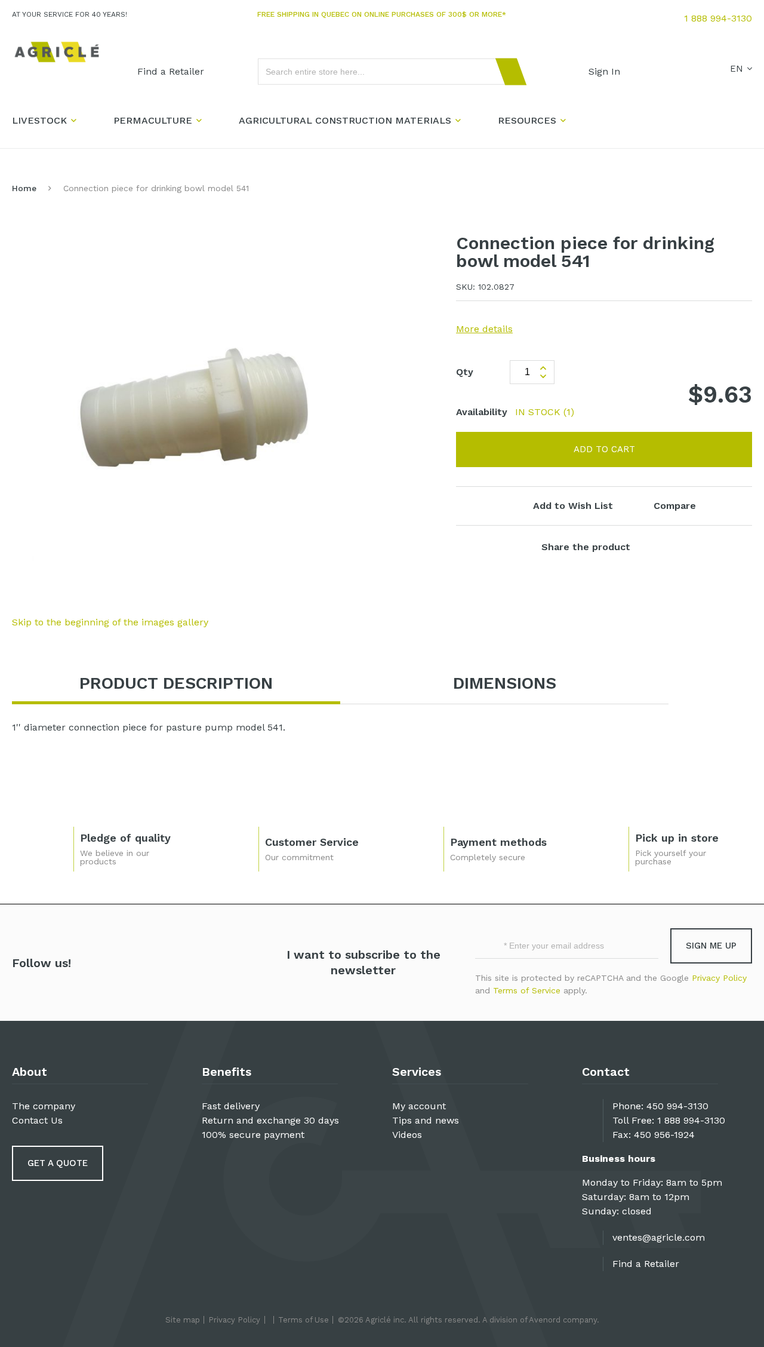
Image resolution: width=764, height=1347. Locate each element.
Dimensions (504, 683)
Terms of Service (526, 990)
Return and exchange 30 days (270, 1120)
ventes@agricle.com (658, 1237)
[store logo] (56, 52)
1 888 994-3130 (718, 18)
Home (24, 188)
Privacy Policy (719, 978)
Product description (176, 683)
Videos (407, 1134)
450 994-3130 (677, 1106)
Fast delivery (231, 1106)
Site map (182, 1319)
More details (484, 329)
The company (43, 1106)
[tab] (176, 683)
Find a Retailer (645, 1263)
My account (419, 1106)
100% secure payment (253, 1134)
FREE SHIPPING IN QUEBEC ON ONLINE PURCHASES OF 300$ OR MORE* (381, 14)
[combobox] (387, 72)
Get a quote (57, 1163)
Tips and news (425, 1120)
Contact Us (37, 1120)
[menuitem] (170, 72)
